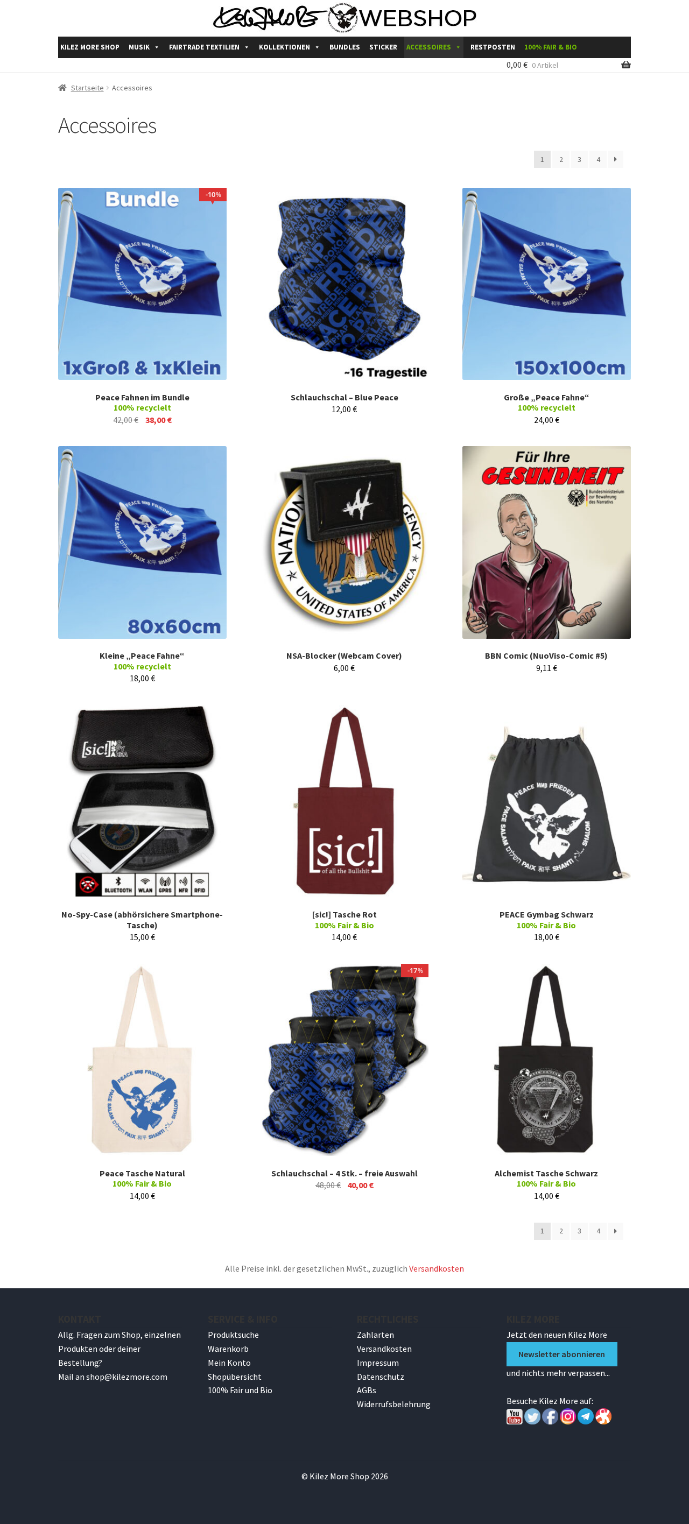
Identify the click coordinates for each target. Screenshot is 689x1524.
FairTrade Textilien (204, 47)
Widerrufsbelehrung (394, 1404)
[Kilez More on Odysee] (603, 1421)
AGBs (366, 1390)
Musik (139, 47)
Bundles (344, 47)
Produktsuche (233, 1334)
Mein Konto (229, 1362)
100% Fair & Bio (550, 47)
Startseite (87, 88)
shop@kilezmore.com (126, 1376)
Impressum (378, 1362)
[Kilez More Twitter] (532, 1421)
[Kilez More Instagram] (567, 1421)
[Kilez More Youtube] (515, 1421)
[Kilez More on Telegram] (586, 1421)
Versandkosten (436, 1268)
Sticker (383, 47)
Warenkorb (228, 1348)
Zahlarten (375, 1334)
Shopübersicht (235, 1376)
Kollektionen (284, 47)
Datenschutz (380, 1376)
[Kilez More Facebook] (550, 1421)
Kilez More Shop (89, 47)
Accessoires (428, 47)
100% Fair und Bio (240, 1390)
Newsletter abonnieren (561, 1354)
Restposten (492, 47)
